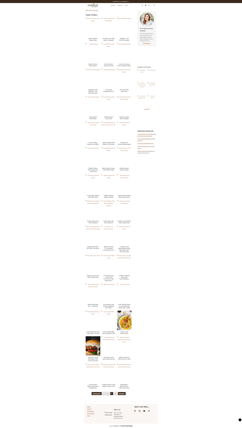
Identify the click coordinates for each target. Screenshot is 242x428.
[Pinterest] (149, 5)
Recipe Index (90, 411)
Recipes (90, 10)
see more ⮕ (146, 109)
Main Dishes (95, 10)
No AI (110, 426)
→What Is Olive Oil (141, 151)
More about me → (147, 43)
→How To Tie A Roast (142, 146)
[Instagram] (139, 411)
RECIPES (113, 5)
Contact (89, 409)
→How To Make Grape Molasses (144, 139)
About (88, 407)
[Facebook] (142, 5)
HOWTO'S (120, 5)
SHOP (126, 5)
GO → (121, 418)
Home (87, 10)
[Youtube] (145, 5)
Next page (122, 393)
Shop (88, 416)
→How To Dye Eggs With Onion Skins (145, 143)
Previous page (97, 393)
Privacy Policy (90, 413)
